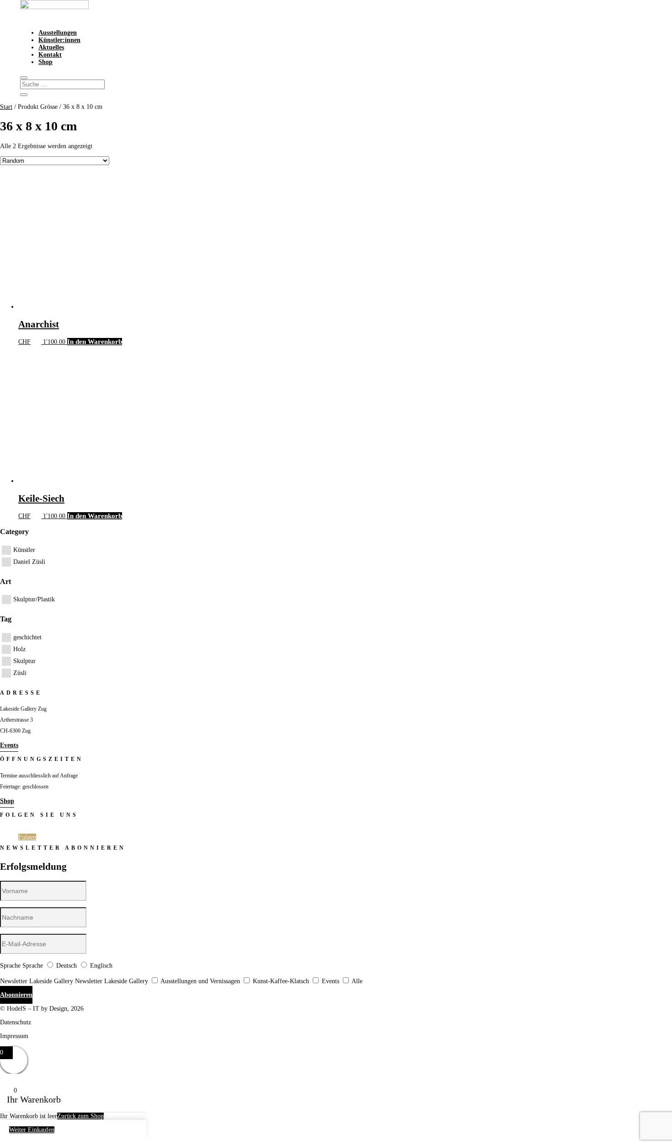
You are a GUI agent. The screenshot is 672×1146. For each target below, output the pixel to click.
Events (9, 745)
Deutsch (66, 965)
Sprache (10, 965)
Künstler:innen (59, 40)
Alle (357, 981)
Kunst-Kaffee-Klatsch (281, 981)
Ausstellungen (57, 32)
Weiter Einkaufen (31, 1129)
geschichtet (27, 637)
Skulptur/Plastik (34, 599)
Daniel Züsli (29, 561)
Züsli (20, 672)
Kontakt (50, 54)
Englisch (101, 965)
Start (6, 106)
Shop (45, 62)
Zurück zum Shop (80, 1116)
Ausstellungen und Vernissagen (200, 981)
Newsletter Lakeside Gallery (36, 981)
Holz (19, 649)
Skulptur (24, 661)
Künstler (24, 549)
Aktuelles (51, 47)
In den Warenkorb (94, 341)
